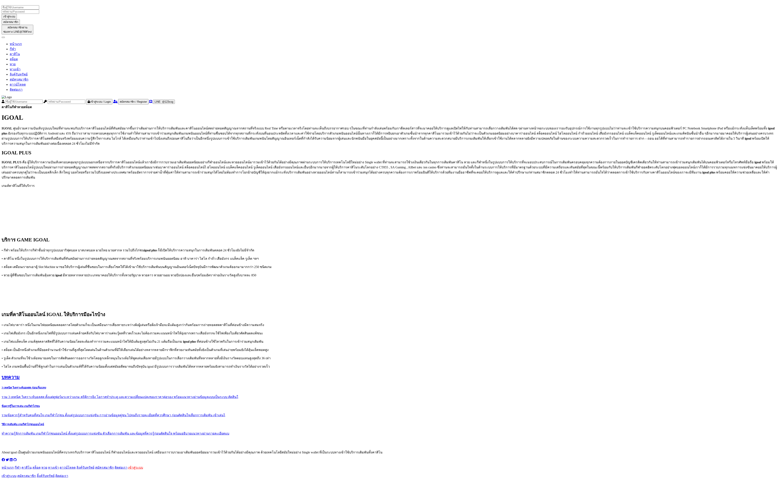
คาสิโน (15, 54)
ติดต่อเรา (16, 89)
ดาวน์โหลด (18, 84)
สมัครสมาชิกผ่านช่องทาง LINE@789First (17, 29)
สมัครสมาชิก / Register (133, 101)
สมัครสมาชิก (10, 22)
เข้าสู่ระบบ (9, 16)
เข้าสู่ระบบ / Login (100, 101)
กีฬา (13, 49)
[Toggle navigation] (3, 37)
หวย (13, 64)
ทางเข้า (15, 69)
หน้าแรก (16, 44)
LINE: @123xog (164, 101)
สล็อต (14, 59)
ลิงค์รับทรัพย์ (19, 74)
